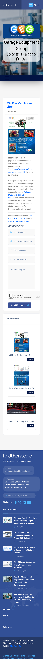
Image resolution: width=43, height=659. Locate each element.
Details (30, 359)
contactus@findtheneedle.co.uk (18, 471)
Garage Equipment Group (18, 221)
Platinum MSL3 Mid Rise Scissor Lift (19, 195)
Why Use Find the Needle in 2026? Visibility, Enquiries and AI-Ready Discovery (25, 520)
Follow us (7, 627)
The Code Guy (16, 646)
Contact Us (7, 656)
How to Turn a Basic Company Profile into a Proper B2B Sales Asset (24, 535)
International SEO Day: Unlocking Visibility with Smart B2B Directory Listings (24, 598)
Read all (7, 609)
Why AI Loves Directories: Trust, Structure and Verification (25, 565)
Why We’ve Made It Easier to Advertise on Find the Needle (24, 550)
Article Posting (20, 656)
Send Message (18, 305)
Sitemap (31, 656)
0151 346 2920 (23, 55)
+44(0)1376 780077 (22, 495)
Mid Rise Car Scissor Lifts (20, 355)
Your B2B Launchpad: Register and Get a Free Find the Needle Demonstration (24, 581)
